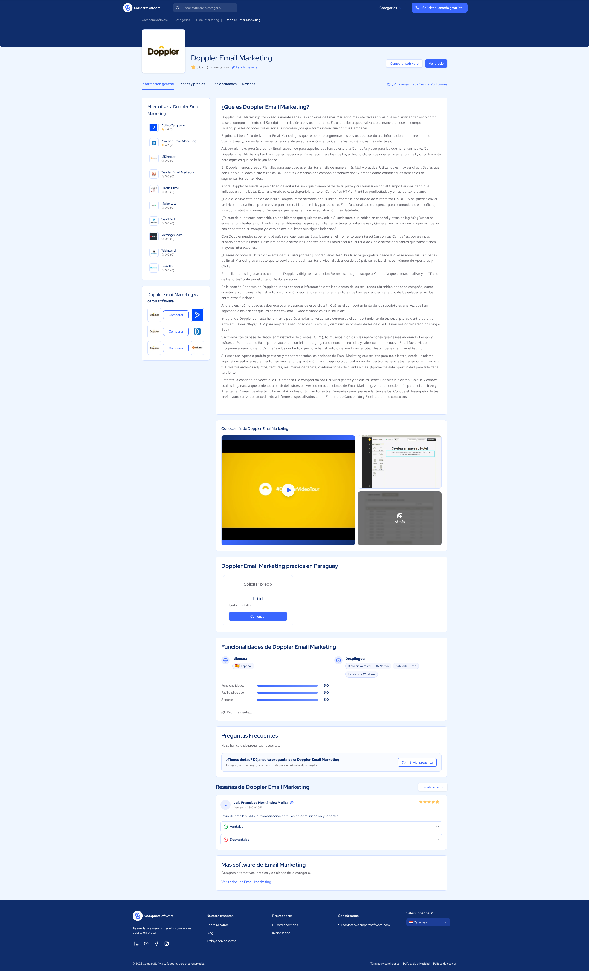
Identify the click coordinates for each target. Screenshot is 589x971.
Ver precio (436, 63)
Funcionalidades (224, 84)
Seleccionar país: (419, 913)
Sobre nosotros (217, 925)
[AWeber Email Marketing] (197, 331)
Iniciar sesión (281, 933)
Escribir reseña (246, 67)
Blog (210, 933)
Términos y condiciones (384, 963)
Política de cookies (444, 963)
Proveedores (282, 916)
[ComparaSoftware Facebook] (156, 943)
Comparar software (404, 63)
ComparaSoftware (155, 20)
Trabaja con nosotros (221, 941)
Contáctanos (348, 916)
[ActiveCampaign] (197, 315)
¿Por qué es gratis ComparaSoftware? (419, 84)
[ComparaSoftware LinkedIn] (136, 943)
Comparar (179, 315)
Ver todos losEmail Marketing (246, 881)
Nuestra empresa (220, 916)
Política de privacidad (416, 963)
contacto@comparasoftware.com (366, 925)
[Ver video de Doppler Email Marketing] (288, 490)
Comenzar (258, 616)
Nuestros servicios (285, 925)
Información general (158, 84)
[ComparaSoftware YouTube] (146, 943)
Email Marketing (207, 20)
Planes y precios (192, 84)
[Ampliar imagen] (400, 462)
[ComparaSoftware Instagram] (166, 943)
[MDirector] (197, 348)
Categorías (388, 8)
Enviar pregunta (421, 762)
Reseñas (248, 84)
